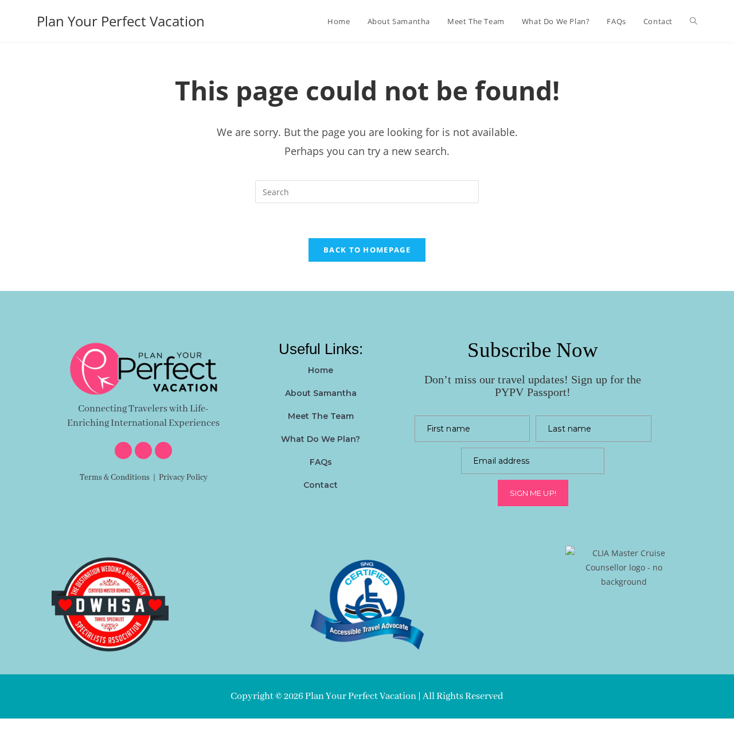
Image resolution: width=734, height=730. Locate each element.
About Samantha (321, 393)
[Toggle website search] (693, 21)
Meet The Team (321, 416)
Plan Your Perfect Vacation (121, 20)
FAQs (321, 462)
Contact (320, 485)
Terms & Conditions (115, 477)
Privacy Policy (183, 477)
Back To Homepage (367, 249)
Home (320, 370)
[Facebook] (123, 450)
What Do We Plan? (320, 439)
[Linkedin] (163, 450)
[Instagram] (143, 450)
